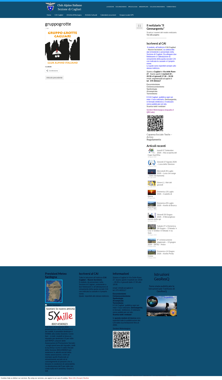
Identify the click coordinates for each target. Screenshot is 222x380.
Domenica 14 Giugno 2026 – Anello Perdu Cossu (161, 253)
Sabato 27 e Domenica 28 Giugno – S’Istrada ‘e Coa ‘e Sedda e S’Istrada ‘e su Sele (162, 229)
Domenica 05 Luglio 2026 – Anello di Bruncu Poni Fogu (162, 205)
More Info (72, 378)
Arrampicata (152, 91)
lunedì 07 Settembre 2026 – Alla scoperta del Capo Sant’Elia (162, 152)
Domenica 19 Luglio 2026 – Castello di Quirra (161, 194)
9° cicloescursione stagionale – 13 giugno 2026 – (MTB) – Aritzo (162, 242)
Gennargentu (170, 99)
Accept (79, 378)
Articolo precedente (54, 78)
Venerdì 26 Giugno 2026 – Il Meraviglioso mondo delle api (161, 217)
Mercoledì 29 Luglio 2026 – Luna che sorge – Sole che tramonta (162, 173)
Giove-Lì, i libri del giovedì (164, 184)
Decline (86, 378)
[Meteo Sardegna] (53, 305)
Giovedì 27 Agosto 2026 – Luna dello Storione (167, 163)
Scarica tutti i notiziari (156, 106)
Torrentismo (152, 94)
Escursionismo (153, 84)
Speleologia (152, 89)
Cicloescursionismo (155, 87)
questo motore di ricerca (125, 318)
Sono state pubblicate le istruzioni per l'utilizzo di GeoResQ (162, 289)
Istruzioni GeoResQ (161, 276)
